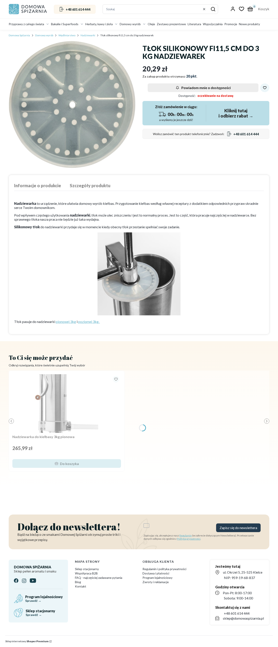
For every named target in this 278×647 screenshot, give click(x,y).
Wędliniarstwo (66, 35)
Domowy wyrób (44, 35)
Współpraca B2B (86, 573)
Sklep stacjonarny (87, 569)
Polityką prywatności (188, 538)
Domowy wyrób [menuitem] (130, 24)
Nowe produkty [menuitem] (249, 24)
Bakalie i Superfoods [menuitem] (64, 24)
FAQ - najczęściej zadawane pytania (98, 577)
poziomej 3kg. (89, 321)
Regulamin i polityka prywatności (164, 569)
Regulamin (185, 535)
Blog (78, 582)
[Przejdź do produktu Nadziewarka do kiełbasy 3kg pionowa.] (66, 403)
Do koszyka (69, 464)
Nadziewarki (88, 35)
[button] (213, 9)
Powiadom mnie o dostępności (206, 88)
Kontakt (80, 586)
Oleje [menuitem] (151, 24)
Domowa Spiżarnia (19, 35)
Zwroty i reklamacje (155, 582)
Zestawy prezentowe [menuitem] (171, 24)
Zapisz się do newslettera (238, 528)
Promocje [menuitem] (230, 24)
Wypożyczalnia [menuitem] (213, 24)
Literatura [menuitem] (194, 24)
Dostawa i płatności (155, 573)
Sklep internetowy (27, 641)
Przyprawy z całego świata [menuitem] (26, 24)
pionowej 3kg (66, 321)
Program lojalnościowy (157, 577)
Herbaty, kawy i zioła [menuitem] (99, 24)
